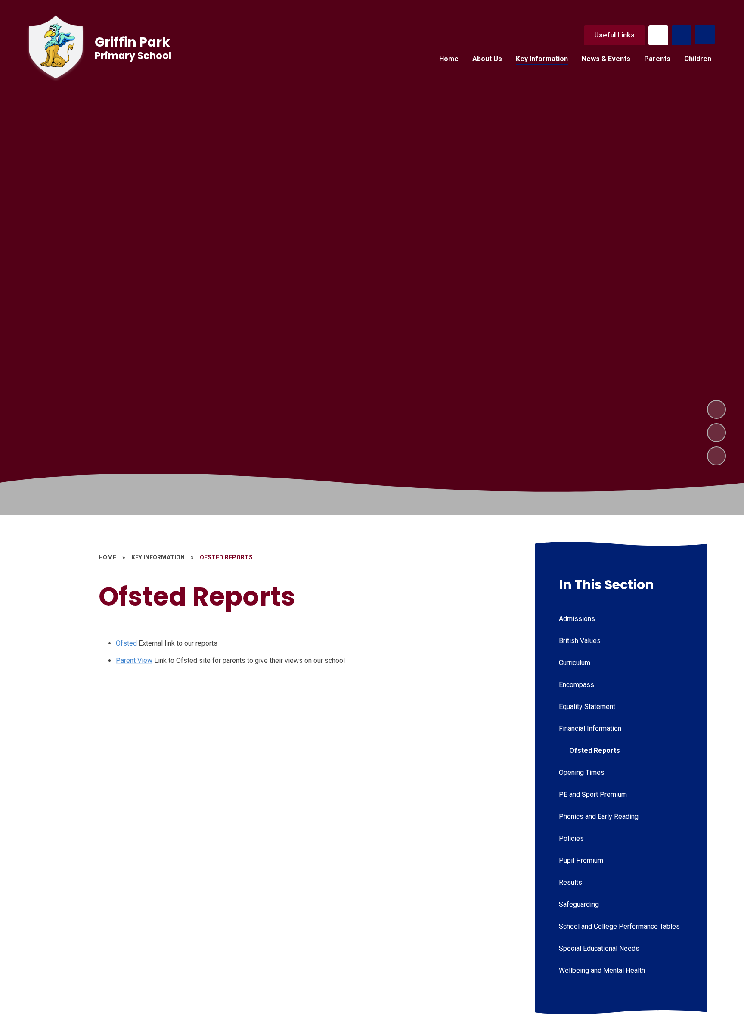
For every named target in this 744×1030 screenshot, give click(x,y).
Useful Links (614, 35)
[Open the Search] (681, 35)
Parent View (134, 660)
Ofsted (126, 643)
